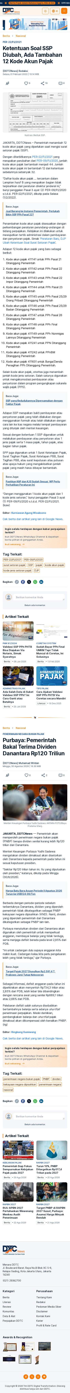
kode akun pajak (54, 565)
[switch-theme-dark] (45, 11)
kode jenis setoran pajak (17, 570)
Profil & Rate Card (46, 1325)
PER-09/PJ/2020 (47, 160)
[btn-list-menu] (64, 11)
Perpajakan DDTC (13, 1320)
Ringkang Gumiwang (23, 1032)
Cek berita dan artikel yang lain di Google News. (33, 519)
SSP (30, 565)
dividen (56, 1079)
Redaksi (40, 1302)
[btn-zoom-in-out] (7, 83)
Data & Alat (9, 1316)
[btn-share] (42, 83)
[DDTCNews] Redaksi (15, 70)
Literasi (7, 1302)
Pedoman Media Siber (48, 1306)
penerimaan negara (50, 1084)
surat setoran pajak (14, 565)
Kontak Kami (43, 1316)
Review (7, 1306)
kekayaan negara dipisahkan (20, 1084)
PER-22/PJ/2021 (12, 42)
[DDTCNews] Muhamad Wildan (21, 763)
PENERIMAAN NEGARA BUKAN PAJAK (23, 734)
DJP (36, 570)
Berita (6, 35)
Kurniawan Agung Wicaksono (28, 512)
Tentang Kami (44, 1297)
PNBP (46, 1079)
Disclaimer (42, 1311)
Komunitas (8, 1311)
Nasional (21, 35)
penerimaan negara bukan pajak (22, 1079)
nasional (8, 1089)
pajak (39, 565)
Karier (39, 1320)
